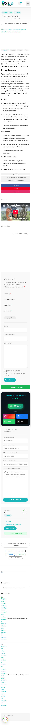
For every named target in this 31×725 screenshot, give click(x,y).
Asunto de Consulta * (9, 461)
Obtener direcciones (21, 233)
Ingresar (23, 3)
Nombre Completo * (9, 437)
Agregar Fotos (10, 317)
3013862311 (9, 522)
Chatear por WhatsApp (16, 533)
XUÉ (5, 513)
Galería (13, 50)
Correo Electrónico (10, 335)
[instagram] (23, 717)
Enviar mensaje (10, 528)
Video (20, 50)
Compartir (10, 551)
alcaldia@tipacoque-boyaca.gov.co (16, 177)
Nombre (6, 326)
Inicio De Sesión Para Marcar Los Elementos (17, 544)
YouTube (16, 188)
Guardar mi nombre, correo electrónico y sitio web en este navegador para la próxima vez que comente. (14, 372)
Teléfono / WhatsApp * (10, 453)
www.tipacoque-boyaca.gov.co (16, 180)
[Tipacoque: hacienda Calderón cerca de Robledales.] (15, 37)
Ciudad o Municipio (7, 12)
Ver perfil (7, 515)
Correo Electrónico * (9, 445)
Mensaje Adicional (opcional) (11, 468)
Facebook (16, 185)
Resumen (5, 50)
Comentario (8, 343)
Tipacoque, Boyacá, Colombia (12, 19)
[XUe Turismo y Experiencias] (7, 3)
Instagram (16, 191)
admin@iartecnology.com (13, 524)
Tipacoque (17, 12)
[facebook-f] (26, 717)
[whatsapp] (21, 717)
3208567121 (16, 174)
